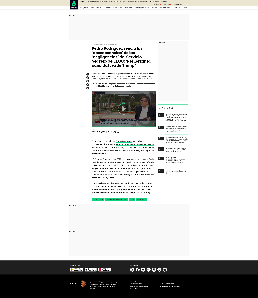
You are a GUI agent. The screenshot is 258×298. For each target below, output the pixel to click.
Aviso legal (133, 281)
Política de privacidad (166, 281)
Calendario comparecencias (110, 1)
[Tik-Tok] (159, 271)
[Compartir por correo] (87, 89)
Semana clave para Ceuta (93, 1)
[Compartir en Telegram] (87, 85)
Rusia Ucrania (153, 1)
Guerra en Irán (144, 1)
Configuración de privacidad (139, 286)
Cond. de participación (167, 283)
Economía (107, 8)
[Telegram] (148, 271)
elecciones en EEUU (113, 150)
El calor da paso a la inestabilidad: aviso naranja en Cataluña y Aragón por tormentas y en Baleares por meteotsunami (176, 161)
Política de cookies (136, 283)
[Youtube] (165, 271)
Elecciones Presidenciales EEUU (116, 199)
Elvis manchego (162, 1)
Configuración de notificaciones (170, 286)
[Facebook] (138, 271)
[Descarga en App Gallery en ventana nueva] (104, 271)
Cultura (154, 8)
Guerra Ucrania (96, 8)
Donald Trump (98, 199)
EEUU (132, 199)
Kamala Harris (141, 199)
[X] (87, 75)
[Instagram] (154, 271)
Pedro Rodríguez (124, 141)
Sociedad (128, 8)
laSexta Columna (165, 8)
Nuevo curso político (124, 1)
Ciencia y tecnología (142, 8)
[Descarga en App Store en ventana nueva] (91, 271)
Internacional (117, 8)
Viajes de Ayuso (135, 1)
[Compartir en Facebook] (87, 78)
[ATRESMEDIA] (78, 285)
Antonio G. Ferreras (181, 8)
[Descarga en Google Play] (76, 271)
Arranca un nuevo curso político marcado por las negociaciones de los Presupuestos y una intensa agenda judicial (177, 129)
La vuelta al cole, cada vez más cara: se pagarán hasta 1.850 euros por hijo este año (176, 149)
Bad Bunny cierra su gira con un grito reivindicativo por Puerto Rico (176, 171)
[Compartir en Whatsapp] (87, 82)
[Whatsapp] (143, 271)
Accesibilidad (134, 289)
